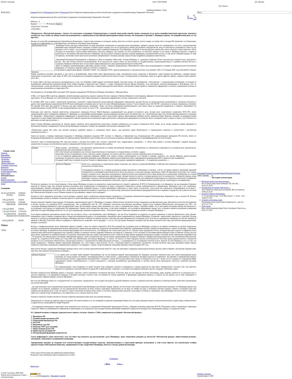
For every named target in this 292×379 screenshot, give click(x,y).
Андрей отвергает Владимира (213, 194)
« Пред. (107, 364)
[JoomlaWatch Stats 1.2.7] (15, 184)
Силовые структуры (9, 165)
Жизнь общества (7, 163)
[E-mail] (194, 17)
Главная (33, 12)
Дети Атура (206, 206)
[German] (215, 173)
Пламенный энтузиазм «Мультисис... (216, 188)
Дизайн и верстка (204, 374)
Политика (64, 12)
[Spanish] (236, 173)
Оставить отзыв (7, 169)
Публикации (48, 12)
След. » (120, 364)
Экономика (5, 161)
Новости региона (7, 180)
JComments (113, 359)
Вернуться (35, 366)
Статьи (3, 178)
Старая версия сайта (9, 171)
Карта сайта (5, 174)
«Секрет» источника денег (212, 200)
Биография (5, 155)
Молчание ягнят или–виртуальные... (216, 181)
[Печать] (190, 17)
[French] (207, 173)
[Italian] (222, 173)
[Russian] (229, 173)
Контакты (5, 167)
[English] (200, 173)
